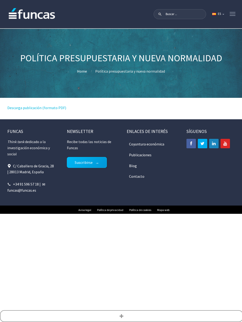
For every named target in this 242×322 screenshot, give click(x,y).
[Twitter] (202, 143)
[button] (160, 14)
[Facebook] (191, 143)
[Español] (217, 14)
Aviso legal (84, 210)
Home (82, 71)
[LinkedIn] (214, 143)
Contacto (136, 176)
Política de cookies (140, 210)
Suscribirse (84, 162)
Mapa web (163, 210)
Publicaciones (140, 155)
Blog (133, 165)
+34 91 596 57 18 (26, 184)
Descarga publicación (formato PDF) (36, 107)
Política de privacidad (110, 210)
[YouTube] (225, 143)
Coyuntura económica (146, 144)
